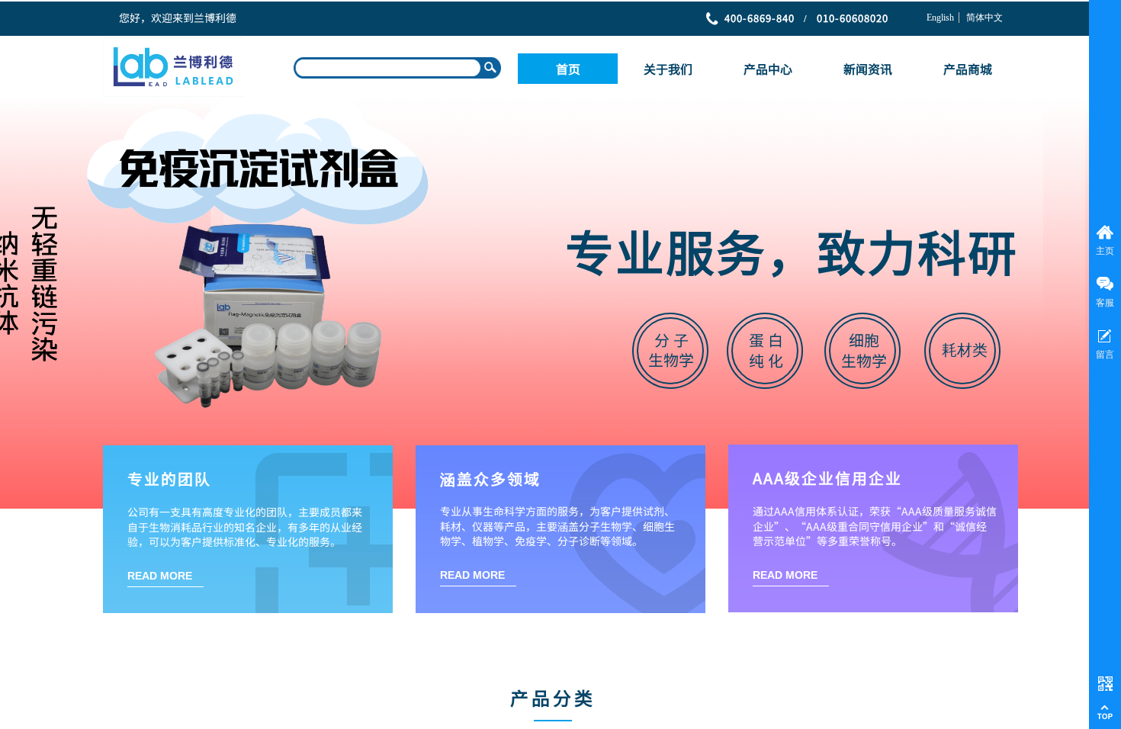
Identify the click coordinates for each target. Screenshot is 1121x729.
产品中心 (768, 68)
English (940, 17)
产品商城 (967, 68)
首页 (568, 68)
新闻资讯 (867, 68)
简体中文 (984, 17)
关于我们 (668, 68)
